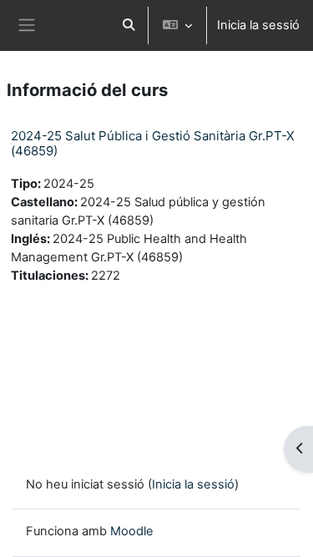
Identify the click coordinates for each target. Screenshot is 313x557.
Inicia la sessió (258, 25)
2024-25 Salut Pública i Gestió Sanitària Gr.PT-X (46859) (153, 143)
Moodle (132, 531)
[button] (129, 25)
